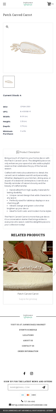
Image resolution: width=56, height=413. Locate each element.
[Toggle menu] (8, 4)
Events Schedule (28, 330)
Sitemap (50, 411)
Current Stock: (12, 95)
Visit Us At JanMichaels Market (28, 324)
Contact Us (28, 346)
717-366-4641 (29, 401)
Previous (1, 272)
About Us (28, 340)
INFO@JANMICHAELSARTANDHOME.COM (29, 405)
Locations (28, 335)
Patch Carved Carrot (28, 294)
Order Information (28, 351)
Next (54, 272)
